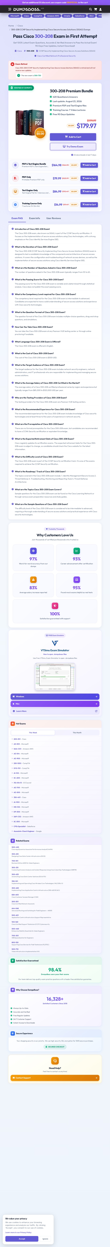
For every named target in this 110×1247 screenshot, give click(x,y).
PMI (100, 16)
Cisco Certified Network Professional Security (56, 56)
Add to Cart (75, 136)
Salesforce (79, 16)
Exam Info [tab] (34, 218)
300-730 (37, 75)
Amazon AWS (53, 16)
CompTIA (38, 16)
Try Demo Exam (75, 146)
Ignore (45, 1239)
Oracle (67, 16)
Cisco (26, 16)
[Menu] (100, 9)
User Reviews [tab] (53, 218)
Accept (22, 1239)
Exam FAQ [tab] (17, 218)
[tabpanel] (55, 372)
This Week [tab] (33, 732)
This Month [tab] (77, 732)
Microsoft (15, 16)
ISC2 (91, 16)
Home (11, 25)
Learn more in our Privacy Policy (18, 1232)
